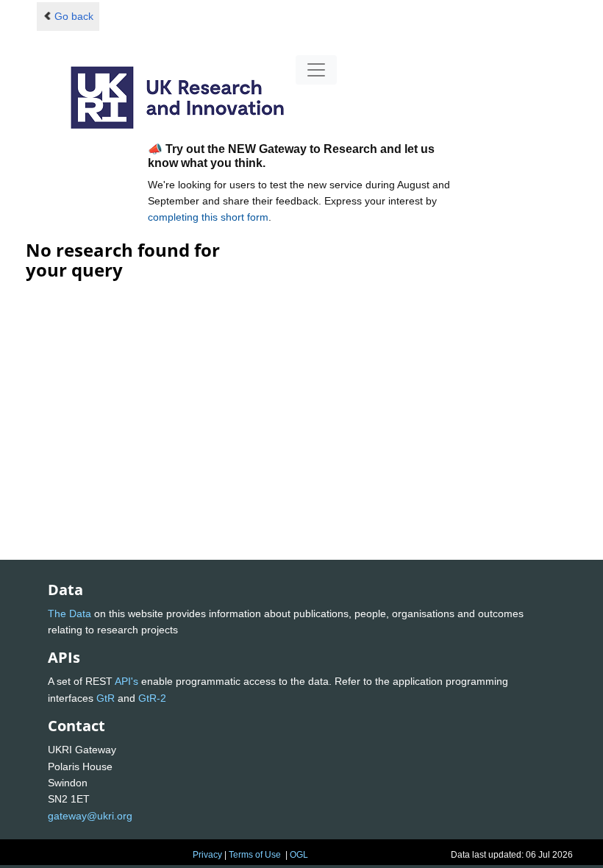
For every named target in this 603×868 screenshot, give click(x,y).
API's (126, 681)
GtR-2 (152, 698)
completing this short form (208, 217)
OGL (299, 855)
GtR (105, 698)
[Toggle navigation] (316, 70)
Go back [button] (73, 16)
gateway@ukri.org (90, 816)
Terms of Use (255, 855)
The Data (69, 613)
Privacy (207, 855)
